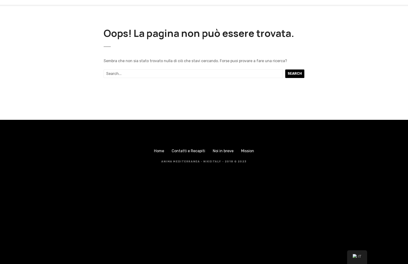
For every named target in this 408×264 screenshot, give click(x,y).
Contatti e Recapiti (188, 151)
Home (159, 151)
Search (295, 74)
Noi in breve (223, 151)
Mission (247, 151)
